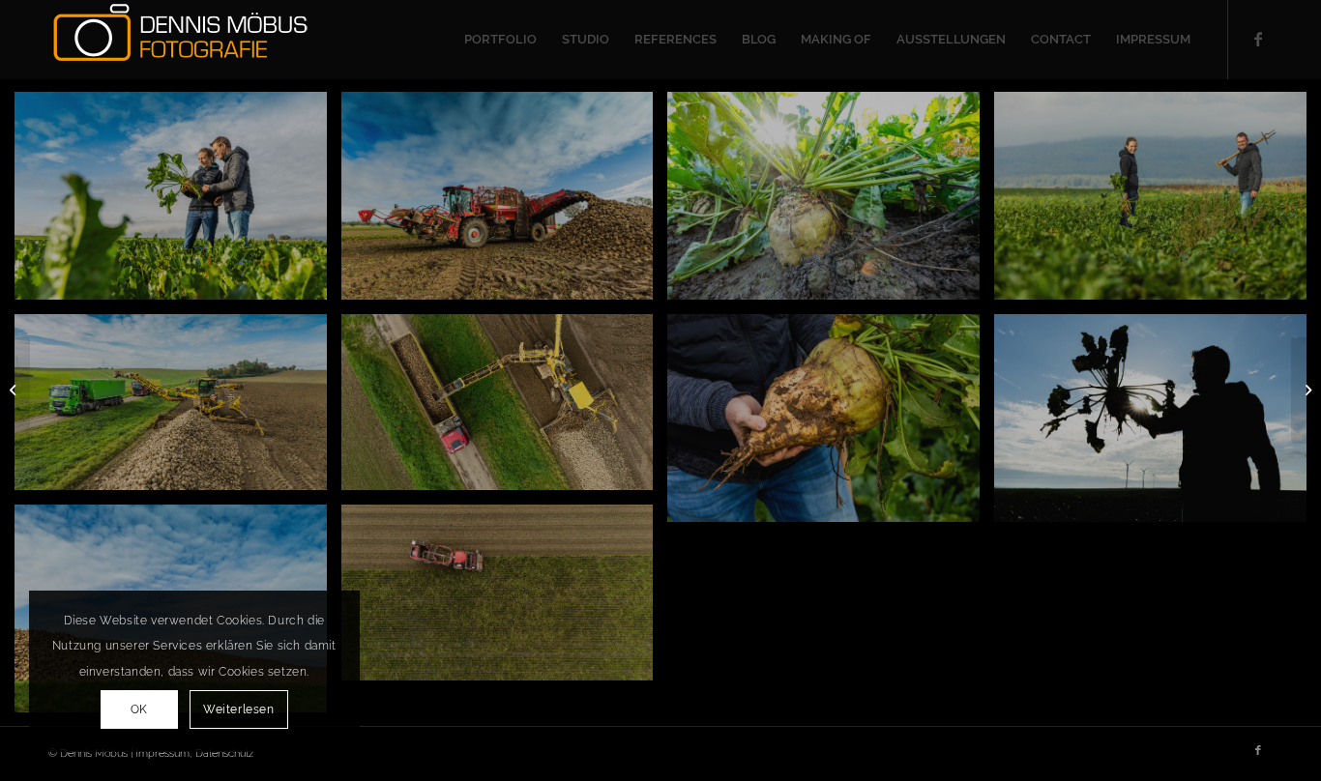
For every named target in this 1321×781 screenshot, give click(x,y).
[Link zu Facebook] (1258, 38)
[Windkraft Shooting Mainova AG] (15, 390)
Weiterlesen (239, 709)
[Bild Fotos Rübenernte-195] (504, 203)
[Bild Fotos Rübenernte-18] (830, 425)
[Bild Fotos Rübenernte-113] (1157, 203)
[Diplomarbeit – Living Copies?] (1306, 390)
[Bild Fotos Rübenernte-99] (178, 203)
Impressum (162, 753)
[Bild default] (178, 409)
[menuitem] (500, 39)
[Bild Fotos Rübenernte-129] (830, 203)
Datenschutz (224, 753)
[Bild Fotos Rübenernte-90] (1157, 425)
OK (139, 709)
